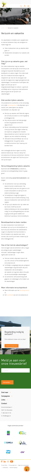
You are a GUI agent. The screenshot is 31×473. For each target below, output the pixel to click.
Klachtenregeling (13, 467)
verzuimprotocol (12, 105)
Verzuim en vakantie (13, 28)
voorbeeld (10, 295)
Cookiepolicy (5, 467)
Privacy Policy (4, 465)
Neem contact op (11, 346)
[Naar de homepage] (6, 6)
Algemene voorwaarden (23, 465)
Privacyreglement (13, 465)
